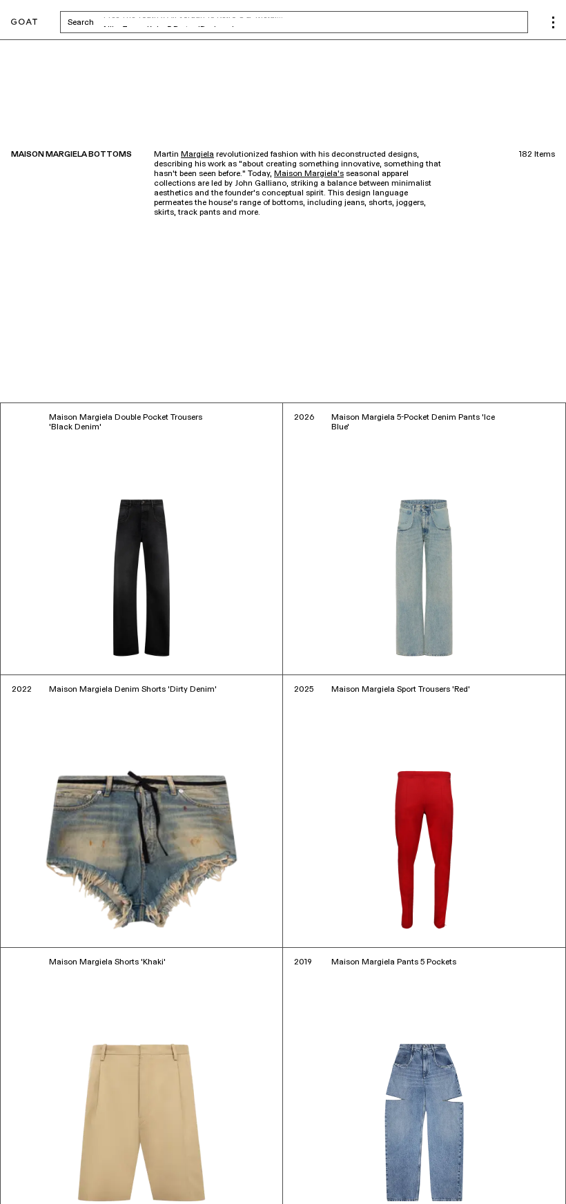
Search (189, 22)
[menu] (553, 22)
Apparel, (96, 1162)
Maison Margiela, (46, 1162)
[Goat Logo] (24, 22)
